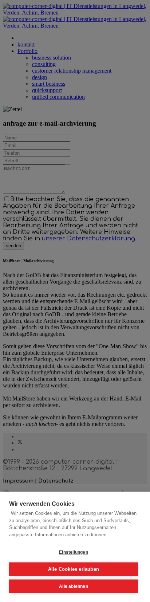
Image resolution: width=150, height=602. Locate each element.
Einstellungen (73, 552)
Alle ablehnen (73, 586)
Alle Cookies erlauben (73, 569)
